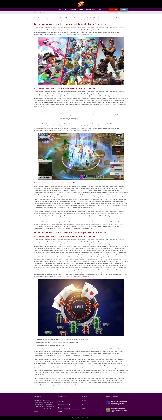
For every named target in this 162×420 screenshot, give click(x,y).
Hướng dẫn (90, 9)
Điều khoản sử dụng (64, 408)
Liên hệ (60, 411)
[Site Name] (81, 4)
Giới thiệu (61, 401)
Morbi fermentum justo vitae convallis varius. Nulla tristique (119, 410)
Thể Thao (72, 9)
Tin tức (100, 9)
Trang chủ (62, 9)
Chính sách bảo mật (64, 404)
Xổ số (81, 9)
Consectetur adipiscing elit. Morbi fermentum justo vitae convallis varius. (119, 403)
